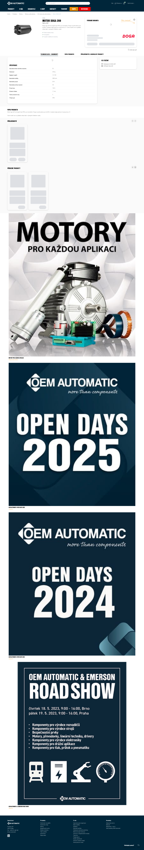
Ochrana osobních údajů (79, 840)
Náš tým (108, 825)
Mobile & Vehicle (44, 830)
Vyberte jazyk (130, 3)
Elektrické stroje (44, 825)
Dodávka (75, 826)
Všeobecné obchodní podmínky (80, 830)
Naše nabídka (76, 825)
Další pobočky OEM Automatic (113, 828)
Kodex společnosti (77, 839)
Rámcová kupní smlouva (79, 832)
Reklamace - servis (110, 826)
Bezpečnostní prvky (45, 828)
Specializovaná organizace (79, 823)
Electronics (43, 833)
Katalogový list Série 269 (110, 64)
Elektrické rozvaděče (45, 823)
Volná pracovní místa (78, 842)
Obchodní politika (77, 828)
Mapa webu (43, 835)
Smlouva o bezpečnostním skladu (81, 833)
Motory (42, 826)
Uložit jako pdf (133, 50)
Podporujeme (76, 837)
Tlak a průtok (43, 832)
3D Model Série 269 (108, 66)
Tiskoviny (75, 835)
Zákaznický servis (110, 823)
